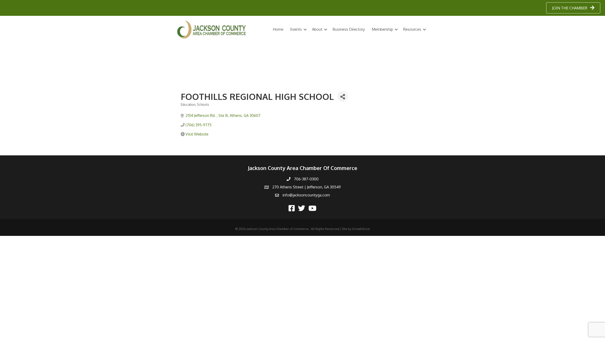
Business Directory (349, 29)
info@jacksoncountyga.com (306, 195)
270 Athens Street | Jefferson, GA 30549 (306, 187)
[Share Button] (342, 96)
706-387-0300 (306, 179)
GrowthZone (361, 229)
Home (278, 29)
